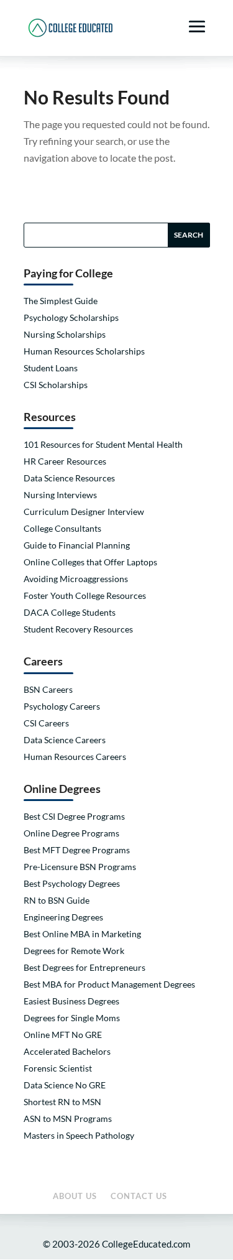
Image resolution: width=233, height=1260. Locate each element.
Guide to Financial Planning (77, 545)
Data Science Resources (69, 478)
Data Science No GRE (65, 1085)
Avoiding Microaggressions (76, 578)
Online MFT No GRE (63, 1034)
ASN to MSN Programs (68, 1118)
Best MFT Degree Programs (77, 850)
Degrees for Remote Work (74, 950)
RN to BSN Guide (56, 900)
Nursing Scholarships (65, 334)
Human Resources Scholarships (84, 351)
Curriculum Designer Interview (84, 511)
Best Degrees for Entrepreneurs (84, 967)
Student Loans (51, 368)
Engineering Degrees (63, 917)
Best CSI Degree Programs (74, 816)
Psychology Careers (62, 706)
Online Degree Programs (71, 833)
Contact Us (139, 1196)
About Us (75, 1196)
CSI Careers (46, 723)
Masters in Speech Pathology (79, 1135)
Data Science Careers (65, 739)
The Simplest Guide (61, 300)
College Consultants (62, 528)
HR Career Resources (65, 461)
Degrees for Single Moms (72, 1017)
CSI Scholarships (56, 384)
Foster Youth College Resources (85, 595)
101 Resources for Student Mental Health (103, 444)
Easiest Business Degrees (71, 1001)
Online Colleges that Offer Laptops (90, 562)
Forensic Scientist (58, 1068)
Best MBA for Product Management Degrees (109, 984)
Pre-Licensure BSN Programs (80, 866)
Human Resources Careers (75, 756)
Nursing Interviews (60, 494)
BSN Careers (48, 689)
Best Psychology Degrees (72, 883)
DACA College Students (70, 612)
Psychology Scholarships (71, 317)
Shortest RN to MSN (62, 1101)
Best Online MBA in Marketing (82, 934)
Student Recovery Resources (78, 629)
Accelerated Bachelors (67, 1051)
